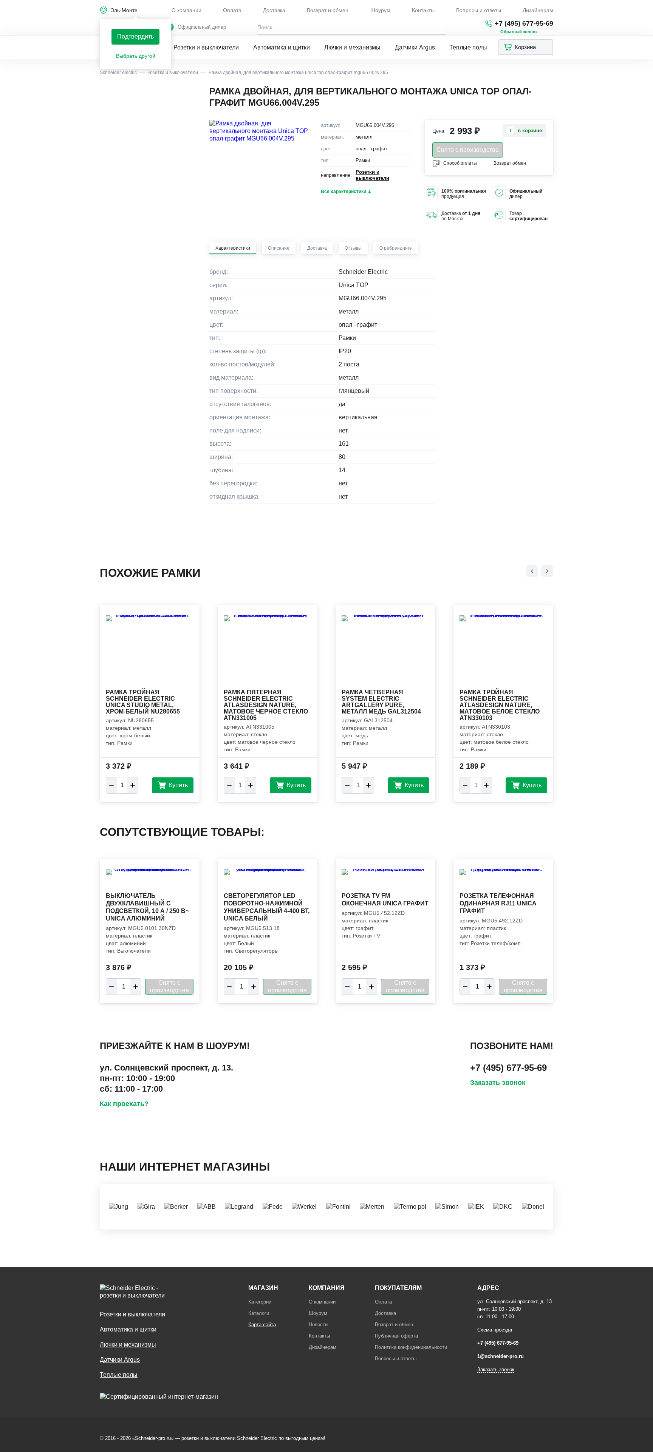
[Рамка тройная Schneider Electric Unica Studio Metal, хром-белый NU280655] (149, 651)
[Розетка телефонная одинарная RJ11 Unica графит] (503, 879)
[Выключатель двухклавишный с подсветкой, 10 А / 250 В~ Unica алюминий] (149, 879)
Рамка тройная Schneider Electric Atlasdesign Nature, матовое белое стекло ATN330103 (500, 705)
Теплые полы (468, 47)
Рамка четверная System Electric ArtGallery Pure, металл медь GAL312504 (381, 702)
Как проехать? (124, 1104)
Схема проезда (494, 1330)
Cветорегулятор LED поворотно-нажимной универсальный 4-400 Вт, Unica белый (266, 907)
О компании (186, 10)
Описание (278, 248)
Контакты (423, 10)
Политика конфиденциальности (411, 1347)
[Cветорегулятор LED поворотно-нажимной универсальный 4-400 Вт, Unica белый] (267, 879)
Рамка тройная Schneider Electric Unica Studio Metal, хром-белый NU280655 (143, 702)
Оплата (232, 10)
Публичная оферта (396, 1336)
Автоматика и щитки (281, 47)
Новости (318, 1324)
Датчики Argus (415, 47)
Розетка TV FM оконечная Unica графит (385, 900)
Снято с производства (467, 150)
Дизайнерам (538, 10)
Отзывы (353, 248)
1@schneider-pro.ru (500, 1356)
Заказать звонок (497, 1082)
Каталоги (258, 1313)
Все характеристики (343, 191)
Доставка (274, 10)
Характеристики (232, 248)
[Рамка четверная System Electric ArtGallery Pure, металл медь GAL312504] (385, 651)
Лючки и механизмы (352, 47)
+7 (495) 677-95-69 (524, 23)
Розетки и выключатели (206, 47)
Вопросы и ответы (478, 10)
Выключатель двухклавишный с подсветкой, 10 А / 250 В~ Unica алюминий (147, 907)
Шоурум (380, 10)
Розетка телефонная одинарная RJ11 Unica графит (498, 903)
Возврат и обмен (327, 10)
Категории (259, 1302)
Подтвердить (135, 36)
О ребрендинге (395, 248)
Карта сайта (262, 1324)
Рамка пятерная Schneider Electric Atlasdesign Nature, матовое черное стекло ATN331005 (266, 705)
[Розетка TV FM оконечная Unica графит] (385, 879)
